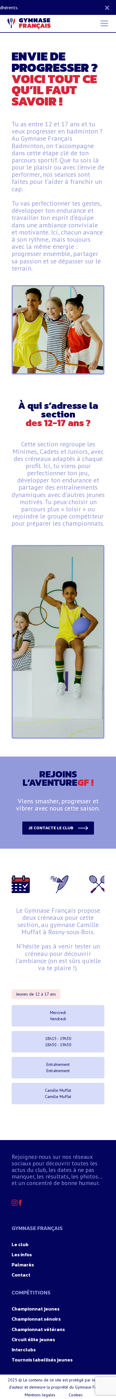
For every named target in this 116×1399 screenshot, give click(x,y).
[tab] (19, 884)
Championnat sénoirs (36, 1318)
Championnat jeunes (35, 1308)
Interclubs (24, 1349)
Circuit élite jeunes (33, 1339)
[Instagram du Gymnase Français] (15, 1204)
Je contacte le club (50, 828)
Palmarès (23, 1264)
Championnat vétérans (38, 1329)
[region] (58, 642)
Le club (20, 1244)
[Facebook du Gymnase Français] (20, 1204)
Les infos (22, 1254)
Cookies (76, 1395)
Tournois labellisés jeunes (42, 1359)
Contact (21, 1274)
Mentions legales (40, 1395)
